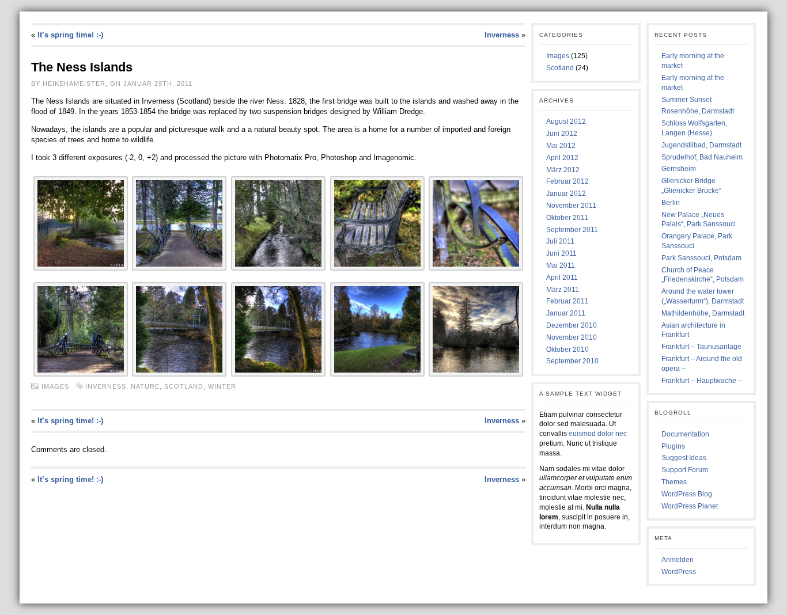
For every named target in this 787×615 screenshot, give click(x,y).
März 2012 (563, 170)
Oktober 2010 (567, 350)
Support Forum (684, 470)
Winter (222, 386)
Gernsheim (678, 169)
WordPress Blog (686, 494)
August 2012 (566, 121)
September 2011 (572, 230)
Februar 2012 (567, 181)
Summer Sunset (686, 100)
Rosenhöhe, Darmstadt (697, 111)
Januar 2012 (566, 193)
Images (55, 386)
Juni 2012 (561, 134)
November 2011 (571, 206)
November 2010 (571, 337)
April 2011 (562, 278)
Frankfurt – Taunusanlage (701, 347)
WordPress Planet (689, 506)
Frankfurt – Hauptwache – (701, 381)
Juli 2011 (560, 241)
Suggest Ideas (683, 458)
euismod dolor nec (598, 434)
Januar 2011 (565, 313)
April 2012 (562, 158)
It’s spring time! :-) (70, 35)
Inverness (502, 35)
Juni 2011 (561, 253)
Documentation (685, 434)
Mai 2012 (561, 146)
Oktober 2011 (567, 218)
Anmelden (677, 560)
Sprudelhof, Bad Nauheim (702, 157)
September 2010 (572, 361)
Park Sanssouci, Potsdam (701, 258)
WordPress (678, 572)
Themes (674, 482)
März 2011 (562, 290)
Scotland (183, 386)
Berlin (670, 203)
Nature (145, 386)
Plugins (673, 446)
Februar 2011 (567, 301)
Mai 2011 (560, 265)
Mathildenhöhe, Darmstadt (702, 313)
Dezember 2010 (571, 325)
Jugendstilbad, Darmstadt (701, 145)
